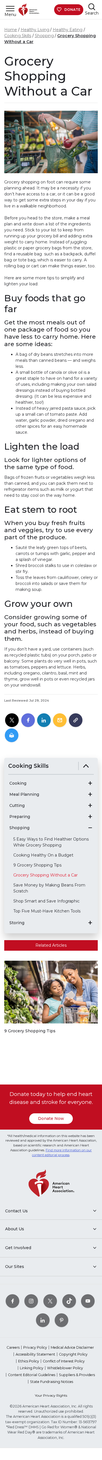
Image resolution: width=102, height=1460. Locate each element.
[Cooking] (90, 783)
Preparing (19, 816)
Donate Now (51, 1118)
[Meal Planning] (90, 794)
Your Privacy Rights (51, 1395)
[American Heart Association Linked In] (42, 1320)
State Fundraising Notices (51, 1382)
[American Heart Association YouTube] (87, 1301)
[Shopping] (90, 827)
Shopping (44, 35)
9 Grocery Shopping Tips (37, 865)
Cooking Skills (17, 35)
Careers (13, 1347)
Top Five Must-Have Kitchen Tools (46, 911)
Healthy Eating (67, 29)
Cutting (17, 805)
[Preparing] (90, 816)
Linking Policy (31, 1368)
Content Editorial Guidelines (31, 1375)
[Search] (91, 6)
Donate (72, 9)
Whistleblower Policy (65, 1368)
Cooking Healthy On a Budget (43, 855)
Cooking (17, 783)
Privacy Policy (35, 1347)
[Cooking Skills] (86, 766)
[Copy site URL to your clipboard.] (75, 720)
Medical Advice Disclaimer (72, 1347)
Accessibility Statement (35, 1354)
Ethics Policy (28, 1361)
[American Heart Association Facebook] (12, 1301)
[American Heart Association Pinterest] (61, 1320)
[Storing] (90, 922)
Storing (16, 922)
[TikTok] (69, 1301)
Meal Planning (24, 794)
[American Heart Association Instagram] (31, 1301)
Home (10, 29)
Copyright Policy (73, 1354)
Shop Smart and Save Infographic (46, 901)
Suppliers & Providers (77, 1375)
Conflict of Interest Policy (64, 1361)
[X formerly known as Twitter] (50, 1301)
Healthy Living (35, 29)
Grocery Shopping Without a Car (45, 875)
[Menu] (10, 8)
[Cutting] (90, 805)
